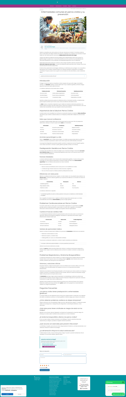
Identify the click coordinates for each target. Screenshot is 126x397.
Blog (69, 6)
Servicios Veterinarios (53, 390)
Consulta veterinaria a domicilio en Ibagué (49, 345)
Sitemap (64, 384)
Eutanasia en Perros (52, 389)
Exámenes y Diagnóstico (53, 385)
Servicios (51, 6)
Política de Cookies (66, 381)
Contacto (74, 6)
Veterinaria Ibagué (52, 394)
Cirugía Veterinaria (52, 393)
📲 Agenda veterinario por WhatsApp (48, 346)
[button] (123, 382)
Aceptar (7, 394)
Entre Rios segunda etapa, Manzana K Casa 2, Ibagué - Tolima (84, 385)
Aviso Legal (65, 380)
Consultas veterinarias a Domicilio (55, 378)
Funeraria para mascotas (53, 386)
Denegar (19, 394)
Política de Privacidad (67, 382)
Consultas (65, 6)
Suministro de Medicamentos (54, 381)
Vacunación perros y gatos (54, 384)
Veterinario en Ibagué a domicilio (47, 343)
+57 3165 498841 (84, 388)
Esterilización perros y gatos (54, 382)
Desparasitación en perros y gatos (55, 380)
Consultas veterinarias (53, 388)
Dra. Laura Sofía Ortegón (50, 46)
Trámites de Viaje (52, 392)
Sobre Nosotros (58, 6)
